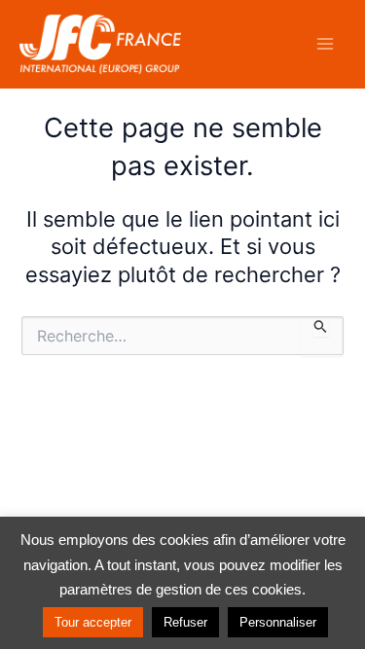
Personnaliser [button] (277, 622)
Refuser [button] (185, 622)
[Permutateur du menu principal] (325, 43)
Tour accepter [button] (93, 622)
